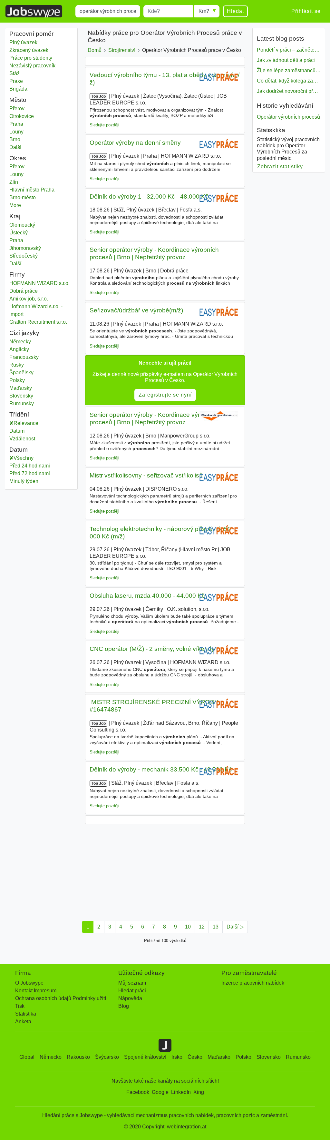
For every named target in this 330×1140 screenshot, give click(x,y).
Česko (195, 1057)
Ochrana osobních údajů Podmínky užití (60, 998)
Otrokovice (41, 116)
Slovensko (269, 1057)
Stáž (14, 73)
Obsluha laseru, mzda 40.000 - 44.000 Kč (147, 595)
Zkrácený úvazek (28, 50)
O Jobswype (29, 983)
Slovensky (21, 395)
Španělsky (21, 372)
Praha (41, 124)
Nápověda (130, 998)
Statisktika (271, 130)
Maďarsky (20, 388)
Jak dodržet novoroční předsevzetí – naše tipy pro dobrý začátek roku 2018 (289, 91)
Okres (17, 158)
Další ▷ (235, 926)
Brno (41, 139)
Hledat (235, 11)
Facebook (137, 1092)
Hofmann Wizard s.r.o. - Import (36, 310)
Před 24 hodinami (29, 465)
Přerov (41, 108)
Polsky (17, 380)
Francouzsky (24, 357)
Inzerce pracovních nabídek (252, 983)
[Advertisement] (165, 870)
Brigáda (18, 89)
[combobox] (107, 11)
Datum (16, 431)
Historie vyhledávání (285, 105)
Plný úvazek (23, 42)
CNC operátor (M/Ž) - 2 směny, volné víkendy (152, 648)
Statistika (25, 1014)
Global (26, 1057)
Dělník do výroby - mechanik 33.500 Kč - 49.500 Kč (161, 769)
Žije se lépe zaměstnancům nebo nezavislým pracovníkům (289, 70)
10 (188, 926)
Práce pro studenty (30, 58)
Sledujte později (104, 125)
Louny (41, 131)
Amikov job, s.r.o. (28, 298)
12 (202, 926)
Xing (198, 1092)
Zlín (41, 182)
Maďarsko (219, 1057)
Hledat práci (132, 990)
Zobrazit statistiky (280, 166)
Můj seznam (132, 983)
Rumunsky (21, 403)
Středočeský (41, 256)
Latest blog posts (280, 38)
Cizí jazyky (24, 332)
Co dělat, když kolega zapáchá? (289, 81)
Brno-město (41, 197)
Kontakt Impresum (35, 990)
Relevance (26, 423)
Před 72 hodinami (29, 473)
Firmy (17, 274)
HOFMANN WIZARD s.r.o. (39, 283)
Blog (123, 1006)
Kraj (14, 216)
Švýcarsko (107, 1057)
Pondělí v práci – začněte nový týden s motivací (289, 50)
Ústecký (41, 232)
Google (160, 1092)
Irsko (176, 1057)
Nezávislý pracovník (32, 65)
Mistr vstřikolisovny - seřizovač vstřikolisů (146, 475)
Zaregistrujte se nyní (165, 395)
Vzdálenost (22, 438)
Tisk (19, 1006)
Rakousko (78, 1057)
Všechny (24, 458)
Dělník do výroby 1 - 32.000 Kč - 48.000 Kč (149, 196)
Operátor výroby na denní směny (135, 142)
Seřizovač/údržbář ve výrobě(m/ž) (136, 310)
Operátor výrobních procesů (288, 117)
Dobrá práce (23, 291)
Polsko (243, 1057)
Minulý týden (23, 481)
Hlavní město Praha (41, 189)
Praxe (16, 81)
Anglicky (19, 349)
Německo (51, 1057)
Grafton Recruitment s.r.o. (38, 322)
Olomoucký (41, 225)
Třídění (19, 414)
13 (215, 926)
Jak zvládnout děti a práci (286, 60)
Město (17, 99)
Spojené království (145, 1057)
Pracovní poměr (31, 33)
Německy (20, 341)
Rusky (16, 365)
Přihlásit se (306, 11)
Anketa (23, 1021)
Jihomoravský (41, 248)
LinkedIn (181, 1092)
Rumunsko (298, 1057)
